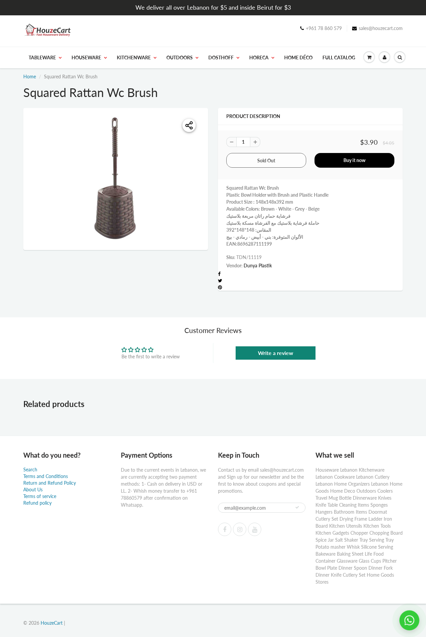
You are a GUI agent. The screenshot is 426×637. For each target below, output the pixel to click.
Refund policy (37, 503)
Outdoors (179, 57)
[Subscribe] (297, 507)
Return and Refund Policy (49, 483)
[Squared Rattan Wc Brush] (116, 178)
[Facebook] (224, 529)
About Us (33, 489)
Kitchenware (134, 57)
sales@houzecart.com (381, 28)
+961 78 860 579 (324, 28)
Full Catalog (338, 57)
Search (30, 469)
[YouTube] (254, 529)
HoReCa (259, 57)
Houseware (86, 57)
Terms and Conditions (45, 476)
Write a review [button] (275, 353)
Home (29, 76)
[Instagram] (239, 529)
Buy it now (354, 160)
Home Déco (298, 57)
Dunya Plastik (258, 265)
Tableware (42, 57)
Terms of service (39, 496)
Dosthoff (221, 57)
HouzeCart (52, 623)
